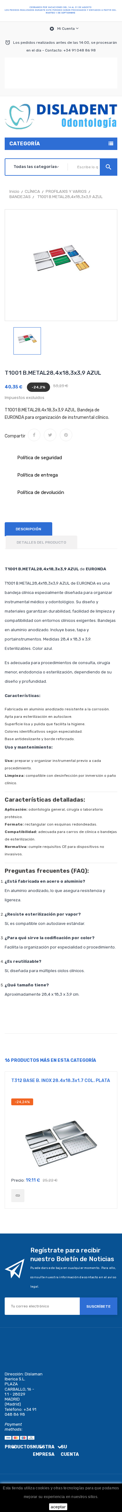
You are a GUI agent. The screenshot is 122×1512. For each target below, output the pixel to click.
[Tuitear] (50, 435)
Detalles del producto (41, 542)
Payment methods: (14, 1427)
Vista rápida (60, 1136)
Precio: (18, 1180)
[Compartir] (34, 435)
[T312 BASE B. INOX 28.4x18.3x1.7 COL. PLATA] (17, 1195)
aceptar (58, 1506)
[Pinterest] (66, 435)
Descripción (28, 529)
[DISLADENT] (61, 11)
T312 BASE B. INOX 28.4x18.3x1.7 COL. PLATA (60, 1080)
